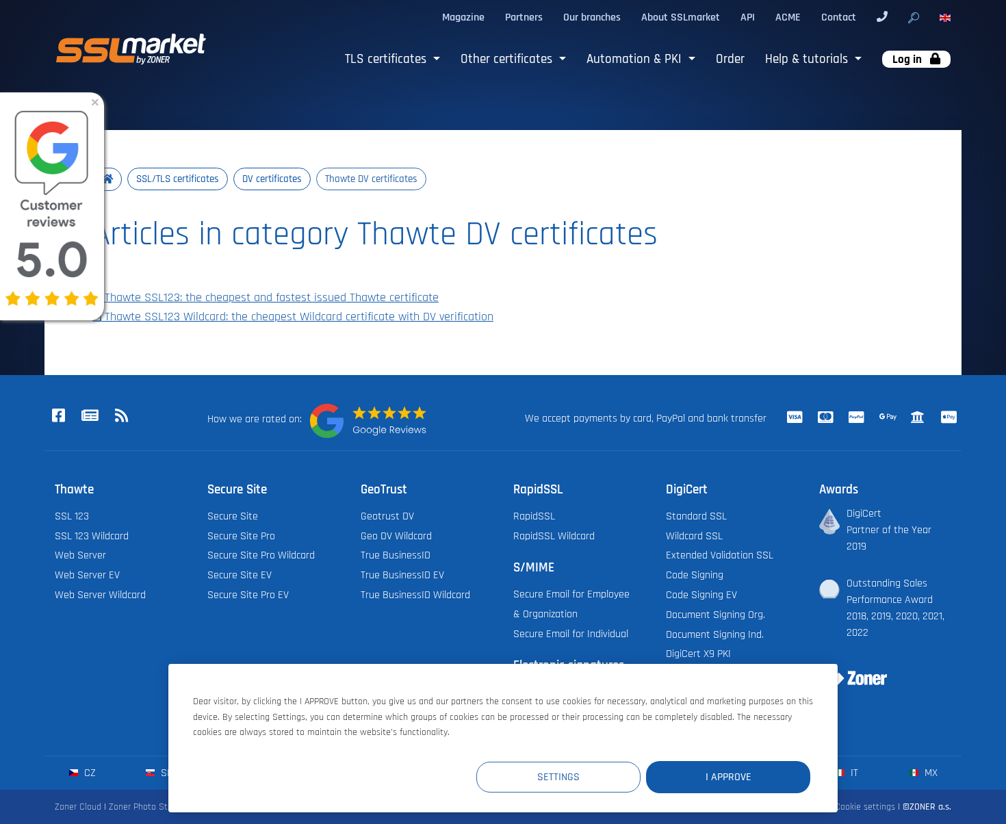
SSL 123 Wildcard (92, 535)
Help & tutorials (808, 59)
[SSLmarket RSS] (121, 416)
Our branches (592, 17)
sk (165, 772)
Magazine (463, 17)
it (853, 772)
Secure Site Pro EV (248, 594)
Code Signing (694, 574)
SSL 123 (72, 516)
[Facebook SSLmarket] (58, 416)
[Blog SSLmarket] (89, 416)
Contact (838, 17)
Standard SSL (696, 516)
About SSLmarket (680, 17)
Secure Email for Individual (570, 633)
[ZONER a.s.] (848, 669)
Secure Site (232, 516)
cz (88, 772)
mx (930, 772)
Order (730, 59)
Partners (524, 17)
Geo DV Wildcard (396, 535)
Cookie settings (865, 806)
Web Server (80, 555)
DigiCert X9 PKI (698, 653)
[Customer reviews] (368, 421)
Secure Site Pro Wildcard (261, 555)
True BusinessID (395, 555)
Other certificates (508, 59)
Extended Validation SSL (719, 555)
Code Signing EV (701, 594)
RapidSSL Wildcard (554, 535)
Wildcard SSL (694, 535)
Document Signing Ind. (715, 634)
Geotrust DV (387, 516)
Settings (558, 776)
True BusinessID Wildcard (415, 594)
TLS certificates (387, 59)
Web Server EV (87, 574)
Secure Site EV (239, 574)
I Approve (728, 776)
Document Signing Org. (715, 614)
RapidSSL (534, 516)
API (747, 17)
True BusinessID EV (402, 574)
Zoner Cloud (78, 806)
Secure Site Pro (241, 535)
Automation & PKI (635, 59)
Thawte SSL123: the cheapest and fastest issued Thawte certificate (270, 298)
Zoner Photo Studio (146, 806)
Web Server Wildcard (100, 594)
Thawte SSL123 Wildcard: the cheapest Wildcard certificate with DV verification (297, 317)
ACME (788, 17)
